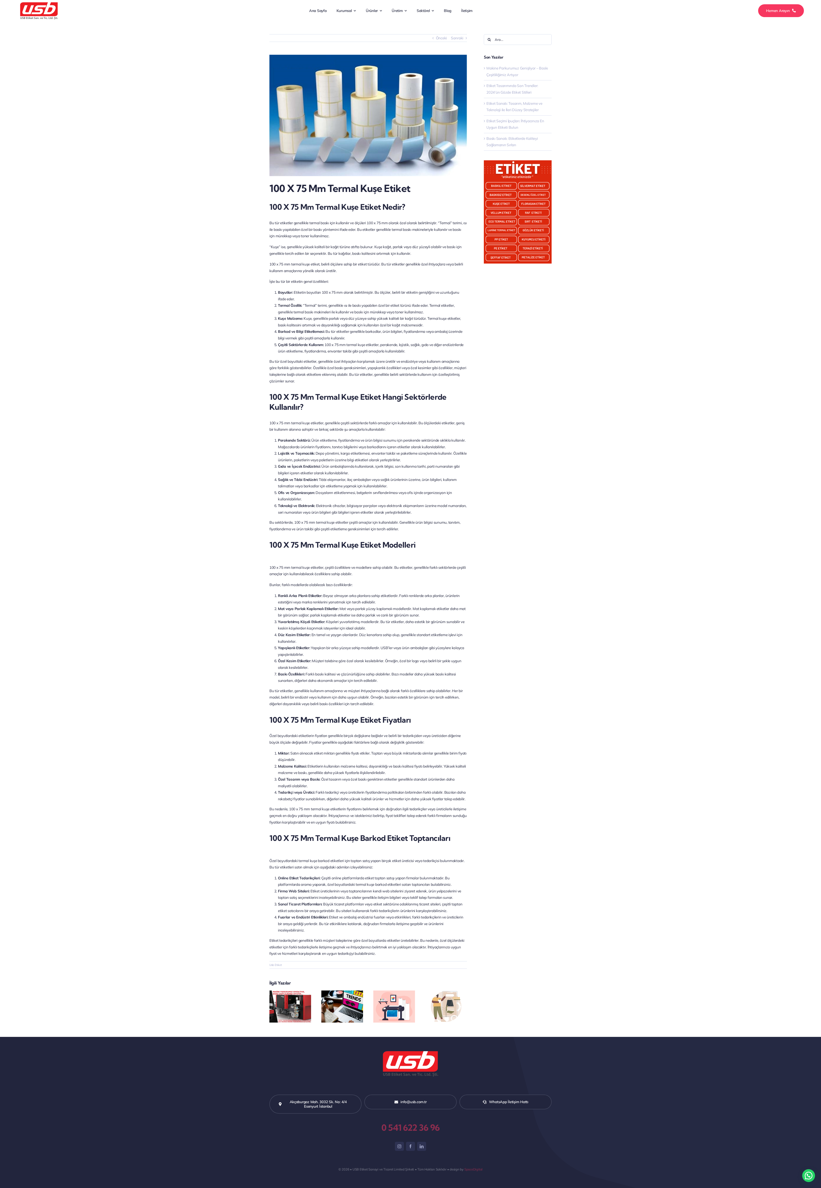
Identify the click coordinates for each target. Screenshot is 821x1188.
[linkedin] (421, 1146)
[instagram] (399, 1146)
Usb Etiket (275, 965)
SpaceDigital (473, 1169)
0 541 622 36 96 (410, 1127)
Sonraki (457, 38)
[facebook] (410, 1146)
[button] (808, 1175)
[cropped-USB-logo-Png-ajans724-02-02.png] (39, 3)
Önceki (441, 38)
